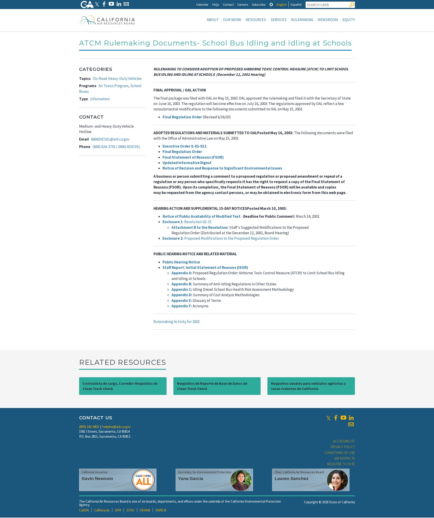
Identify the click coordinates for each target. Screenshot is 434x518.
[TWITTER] (97, 3)
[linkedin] (351, 418)
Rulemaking (302, 19)
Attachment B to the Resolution (199, 227)
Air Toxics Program (113, 85)
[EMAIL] (126, 3)
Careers (242, 4)
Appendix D (181, 294)
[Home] (107, 19)
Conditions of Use (339, 453)
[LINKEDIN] (119, 3)
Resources (256, 19)
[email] (351, 424)
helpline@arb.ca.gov (116, 427)
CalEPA (84, 510)
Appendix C (181, 289)
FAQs (215, 4)
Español (296, 4)
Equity (348, 19)
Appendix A (181, 272)
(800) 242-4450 (89, 427)
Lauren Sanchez (292, 478)
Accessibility (344, 441)
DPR (118, 510)
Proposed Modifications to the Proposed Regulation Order (221, 238)
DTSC (130, 510)
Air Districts (344, 458)
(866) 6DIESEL (129, 146)
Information (100, 98)
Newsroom (328, 19)
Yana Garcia (190, 478)
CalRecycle (102, 510)
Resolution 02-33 (187, 221)
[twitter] (328, 418)
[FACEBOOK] (104, 3)
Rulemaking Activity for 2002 (176, 321)
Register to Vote (341, 464)
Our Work (232, 19)
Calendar (202, 4)
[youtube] (343, 418)
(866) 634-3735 (103, 146)
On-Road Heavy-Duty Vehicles (117, 78)
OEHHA (145, 510)
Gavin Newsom (97, 478)
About (213, 19)
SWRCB (161, 510)
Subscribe (259, 4)
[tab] (271, 4)
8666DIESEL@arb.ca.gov (110, 139)
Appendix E (181, 300)
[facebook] (336, 418)
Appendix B (181, 284)
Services (279, 19)
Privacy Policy (343, 447)
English (281, 4)
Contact (228, 4)
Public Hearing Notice (181, 262)
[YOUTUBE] (111, 3)
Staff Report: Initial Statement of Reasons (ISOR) (205, 267)
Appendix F (181, 305)
